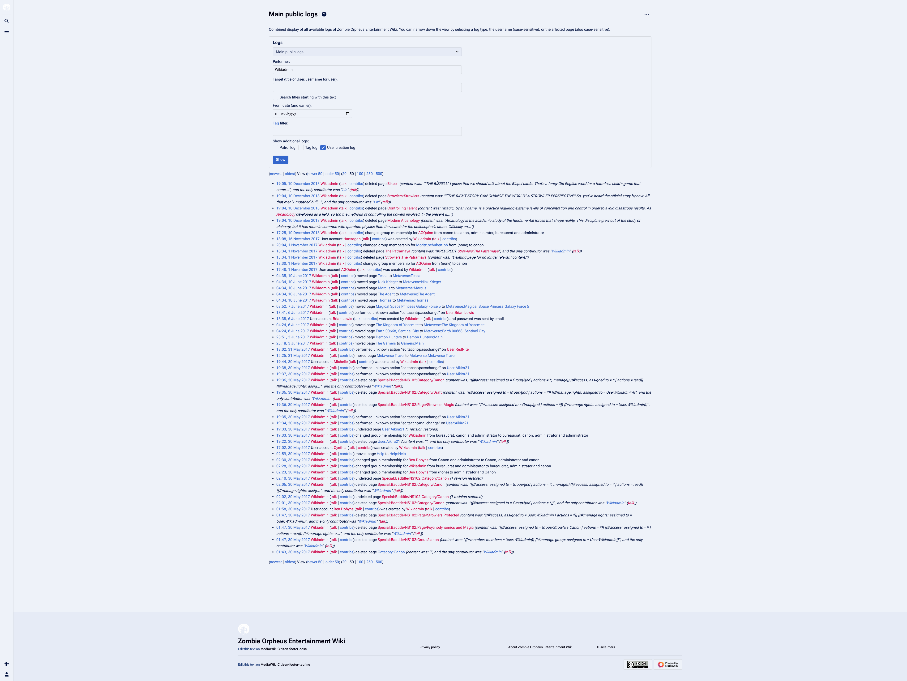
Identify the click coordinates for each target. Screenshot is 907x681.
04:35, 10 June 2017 (293, 275)
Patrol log (287, 147)
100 (360, 173)
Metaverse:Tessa (406, 275)
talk (343, 183)
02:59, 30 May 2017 (293, 453)
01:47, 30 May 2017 (293, 515)
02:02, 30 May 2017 (293, 496)
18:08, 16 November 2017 (298, 239)
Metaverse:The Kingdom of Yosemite (454, 325)
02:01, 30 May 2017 (293, 503)
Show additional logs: (291, 141)
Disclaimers (606, 647)
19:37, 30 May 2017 (293, 374)
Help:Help (397, 453)
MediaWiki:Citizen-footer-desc (284, 649)
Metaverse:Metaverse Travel (432, 355)
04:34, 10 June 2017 (293, 282)
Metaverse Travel (390, 355)
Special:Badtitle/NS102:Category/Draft (410, 392)
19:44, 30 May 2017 (293, 361)
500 (379, 173)
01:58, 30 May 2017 (293, 509)
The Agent (386, 294)
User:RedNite (458, 349)
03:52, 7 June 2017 (292, 306)
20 (344, 173)
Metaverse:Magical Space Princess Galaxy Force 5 (487, 306)
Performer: (281, 61)
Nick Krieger (388, 282)
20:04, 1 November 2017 (296, 245)
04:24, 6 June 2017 (292, 325)
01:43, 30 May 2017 (293, 552)
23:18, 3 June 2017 (292, 343)
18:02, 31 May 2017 (293, 349)
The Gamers (386, 343)
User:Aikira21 (458, 368)
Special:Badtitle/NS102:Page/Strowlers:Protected (418, 515)
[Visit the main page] (6, 7)
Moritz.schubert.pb (432, 245)
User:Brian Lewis (460, 312)
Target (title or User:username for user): (305, 79)
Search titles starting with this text (308, 97)
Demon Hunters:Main (425, 337)
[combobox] (367, 131)
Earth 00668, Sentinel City (397, 331)
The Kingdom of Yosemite (397, 325)
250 (369, 173)
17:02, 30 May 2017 (293, 447)
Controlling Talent (402, 208)
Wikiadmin (560, 251)
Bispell (392, 183)
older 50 (332, 173)
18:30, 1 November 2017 (296, 263)
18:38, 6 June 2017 (292, 318)
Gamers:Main (412, 343)
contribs (356, 183)
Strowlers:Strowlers (403, 196)
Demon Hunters (389, 337)
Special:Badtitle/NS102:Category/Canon (411, 380)
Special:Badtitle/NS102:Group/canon (408, 539)
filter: (280, 123)
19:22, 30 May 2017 (293, 441)
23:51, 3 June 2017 (292, 337)
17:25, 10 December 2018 (298, 232)
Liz (344, 189)
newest (276, 173)
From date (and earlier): (292, 105)
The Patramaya (397, 251)
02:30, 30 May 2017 (293, 460)
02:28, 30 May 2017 (293, 466)
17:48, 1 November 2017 (296, 269)
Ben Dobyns (418, 460)
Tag (276, 123)
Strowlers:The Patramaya (478, 251)
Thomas (385, 300)
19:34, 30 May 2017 (293, 423)
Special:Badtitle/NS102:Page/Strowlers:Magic (416, 404)
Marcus (384, 288)
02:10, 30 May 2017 (293, 478)
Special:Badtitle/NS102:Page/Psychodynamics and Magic (426, 527)
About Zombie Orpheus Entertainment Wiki (540, 647)
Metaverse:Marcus (411, 288)
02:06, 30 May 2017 (293, 484)
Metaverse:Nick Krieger (422, 282)
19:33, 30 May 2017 (293, 429)
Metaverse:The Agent (417, 294)
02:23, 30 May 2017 (293, 472)
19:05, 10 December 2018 (298, 183)
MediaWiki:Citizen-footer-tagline (285, 664)
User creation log (341, 147)
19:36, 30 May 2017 (293, 380)
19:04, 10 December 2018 (298, 196)
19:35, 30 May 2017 (293, 417)
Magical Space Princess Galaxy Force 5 (408, 306)
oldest (290, 173)
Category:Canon (391, 552)
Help (324, 14)
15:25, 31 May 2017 (293, 355)
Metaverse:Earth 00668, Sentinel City (454, 331)
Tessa (383, 275)
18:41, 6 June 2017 (292, 312)
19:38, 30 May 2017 (293, 368)
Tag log (311, 147)
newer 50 (314, 173)
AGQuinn (425, 232)
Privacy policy (429, 647)
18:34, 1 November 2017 (296, 251)
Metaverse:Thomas (412, 300)
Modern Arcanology (403, 220)
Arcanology (285, 214)
